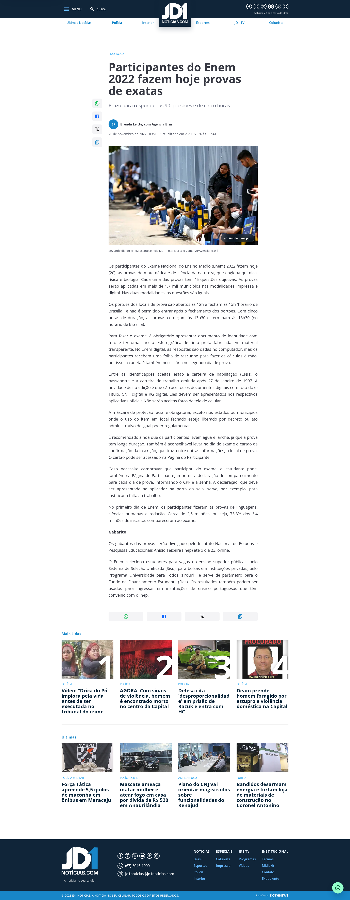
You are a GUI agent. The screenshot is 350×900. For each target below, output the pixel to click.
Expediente (270, 878)
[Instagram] (256, 6)
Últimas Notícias (79, 22)
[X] (264, 6)
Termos (268, 859)
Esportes (203, 22)
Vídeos (244, 865)
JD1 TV (239, 22)
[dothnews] (279, 895)
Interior (148, 22)
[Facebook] (249, 6)
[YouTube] (271, 6)
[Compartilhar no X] (97, 129)
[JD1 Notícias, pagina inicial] (80, 861)
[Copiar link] (97, 142)
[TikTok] (278, 6)
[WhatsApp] (285, 6)
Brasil (198, 859)
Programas (247, 859)
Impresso (223, 865)
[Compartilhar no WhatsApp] (97, 103)
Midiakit (268, 865)
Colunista (276, 22)
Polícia (117, 22)
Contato (268, 872)
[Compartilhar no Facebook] (97, 116)
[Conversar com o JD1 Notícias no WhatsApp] (338, 888)
